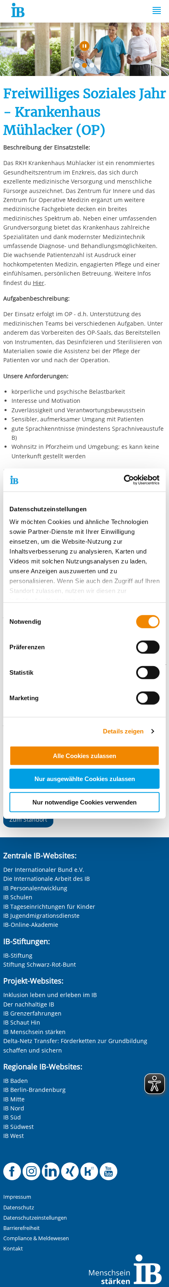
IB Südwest (18, 1127)
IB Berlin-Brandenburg (34, 1090)
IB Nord (13, 1108)
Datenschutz (18, 1207)
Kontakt (13, 1248)
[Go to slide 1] (79, 67)
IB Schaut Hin (21, 1022)
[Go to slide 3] (93, 67)
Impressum (17, 1196)
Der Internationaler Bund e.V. (43, 869)
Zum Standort (28, 819)
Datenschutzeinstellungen (35, 1217)
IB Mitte (14, 1099)
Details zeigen (123, 731)
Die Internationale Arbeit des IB (46, 879)
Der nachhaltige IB (28, 1004)
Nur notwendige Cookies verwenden (84, 801)
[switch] (148, 646)
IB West (13, 1136)
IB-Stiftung (17, 955)
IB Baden (15, 1081)
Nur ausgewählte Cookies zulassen (84, 778)
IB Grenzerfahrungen (32, 1013)
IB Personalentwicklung (35, 888)
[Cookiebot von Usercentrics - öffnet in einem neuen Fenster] (124, 480)
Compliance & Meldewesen (36, 1238)
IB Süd (12, 1117)
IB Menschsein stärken (34, 1032)
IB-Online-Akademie (30, 924)
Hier (38, 283)
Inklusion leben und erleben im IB (50, 995)
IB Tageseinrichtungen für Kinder (49, 906)
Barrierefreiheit (21, 1228)
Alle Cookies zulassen (84, 755)
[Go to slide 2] (86, 67)
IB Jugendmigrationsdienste (41, 915)
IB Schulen (17, 897)
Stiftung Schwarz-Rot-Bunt (39, 964)
